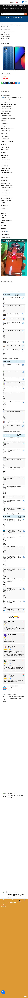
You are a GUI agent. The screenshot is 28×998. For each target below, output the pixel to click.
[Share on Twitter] (9, 83)
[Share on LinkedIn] (16, 83)
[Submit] (25, 14)
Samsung (12, 8)
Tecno (3, 8)
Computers (22, 5)
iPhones (17, 8)
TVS (4, 5)
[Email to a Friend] (11, 83)
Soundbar (15, 5)
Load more (14, 686)
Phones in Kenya (10, 17)
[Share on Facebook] (4, 83)
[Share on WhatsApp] (2, 83)
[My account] (23, 2)
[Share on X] (7, 83)
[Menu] (2, 2)
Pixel (21, 8)
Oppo (24, 8)
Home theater (9, 5)
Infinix (2, 97)
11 (10, 234)
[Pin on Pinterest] (14, 83)
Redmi (7, 8)
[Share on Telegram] (19, 83)
